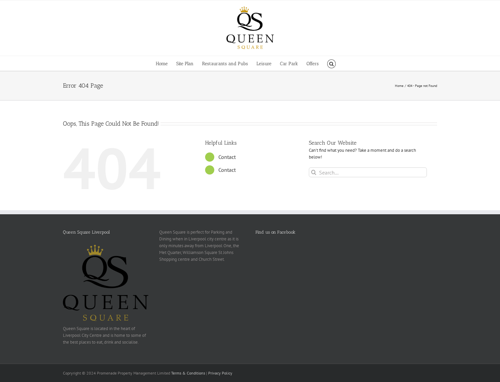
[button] (331, 63)
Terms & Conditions (188, 373)
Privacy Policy (220, 373)
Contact (227, 156)
